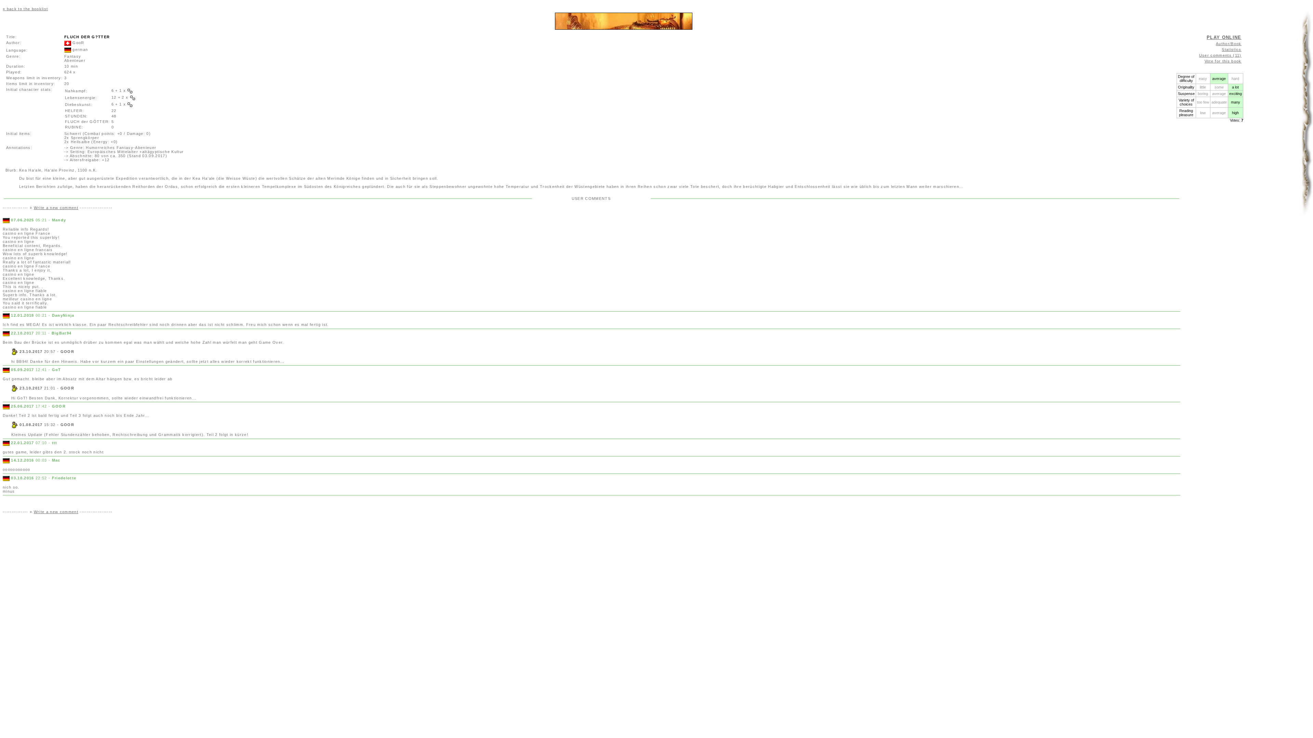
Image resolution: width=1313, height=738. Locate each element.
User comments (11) (1220, 55)
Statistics (1231, 49)
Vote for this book (1223, 61)
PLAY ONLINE (1224, 37)
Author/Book (1229, 44)
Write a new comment (56, 208)
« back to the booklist (25, 9)
